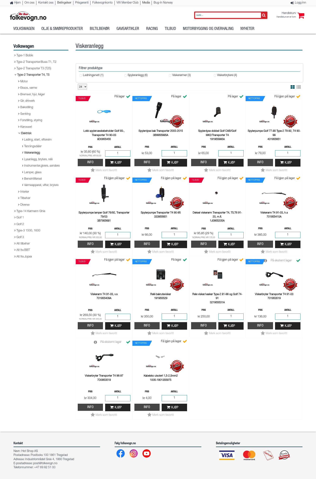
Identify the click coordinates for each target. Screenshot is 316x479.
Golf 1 (20, 217)
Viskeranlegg (32, 153)
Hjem (17, 2)
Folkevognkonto (102, 2)
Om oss (29, 2)
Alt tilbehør (23, 243)
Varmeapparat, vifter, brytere (41, 185)
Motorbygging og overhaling (208, 29)
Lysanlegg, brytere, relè (38, 159)
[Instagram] (134, 454)
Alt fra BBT (23, 250)
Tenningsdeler (33, 146)
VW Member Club (127, 2)
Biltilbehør (100, 29)
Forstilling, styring (31, 120)
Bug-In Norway (163, 2)
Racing (152, 29)
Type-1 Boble (24, 55)
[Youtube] (147, 454)
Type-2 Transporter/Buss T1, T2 (36, 62)
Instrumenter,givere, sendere (42, 166)
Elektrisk (26, 133)
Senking (25, 114)
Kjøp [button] (118, 163)
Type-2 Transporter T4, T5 (33, 75)
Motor (24, 81)
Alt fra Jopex (24, 256)
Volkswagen (23, 29)
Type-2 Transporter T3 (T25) (33, 68)
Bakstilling (26, 107)
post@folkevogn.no (45, 463)
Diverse (24, 205)
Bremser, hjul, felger (32, 94)
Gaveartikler (127, 29)
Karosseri (26, 127)
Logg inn (300, 2)
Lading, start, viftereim (38, 140)
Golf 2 (20, 224)
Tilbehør (25, 198)
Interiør (24, 192)
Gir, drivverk (27, 101)
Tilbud (170, 29)
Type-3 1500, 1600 (28, 230)
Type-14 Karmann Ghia (30, 211)
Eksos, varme (28, 88)
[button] (290, 15)
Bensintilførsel (33, 179)
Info (90, 162)
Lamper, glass (33, 172)
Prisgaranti (82, 2)
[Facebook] (121, 454)
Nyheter (247, 29)
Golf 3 (20, 237)
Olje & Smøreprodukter (62, 29)
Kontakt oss (45, 2)
